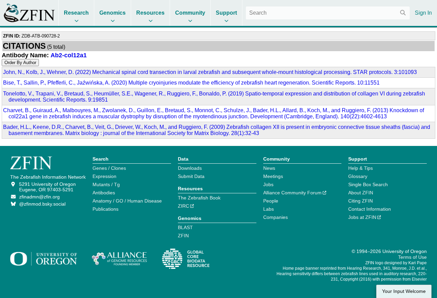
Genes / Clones (109, 168)
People (270, 201)
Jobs (268, 184)
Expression (104, 176)
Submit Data (191, 176)
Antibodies (104, 192)
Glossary (357, 176)
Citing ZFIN (360, 201)
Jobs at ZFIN (362, 217)
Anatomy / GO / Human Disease (127, 201)
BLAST (185, 227)
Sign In (423, 13)
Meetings (273, 176)
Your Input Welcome (404, 291)
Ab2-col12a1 (69, 55)
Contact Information (369, 209)
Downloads (190, 168)
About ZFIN (360, 192)
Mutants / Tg (106, 184)
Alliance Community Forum (292, 192)
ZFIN (183, 235)
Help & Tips (360, 168)
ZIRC (183, 206)
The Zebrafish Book (199, 197)
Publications (105, 209)
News (269, 168)
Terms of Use (412, 257)
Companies (275, 217)
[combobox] (328, 12)
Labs (268, 209)
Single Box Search (368, 184)
